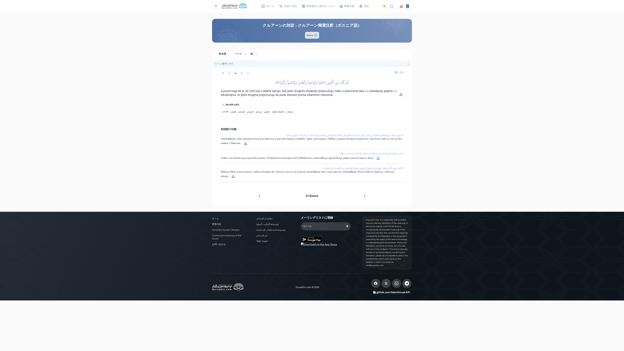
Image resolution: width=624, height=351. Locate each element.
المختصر (241, 112)
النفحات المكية (277, 112)
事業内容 (216, 224)
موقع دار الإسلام (264, 218)
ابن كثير (259, 112)
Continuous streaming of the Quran (226, 237)
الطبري (267, 112)
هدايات (290, 112)
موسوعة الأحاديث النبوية (267, 224)
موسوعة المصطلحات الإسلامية (271, 230)
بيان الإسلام (262, 235)
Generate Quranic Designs (225, 230)
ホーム (215, 218)
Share (310, 35)
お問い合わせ (219, 244)
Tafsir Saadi (262, 241)
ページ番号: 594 (223, 63)
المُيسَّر (233, 112)
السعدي (250, 112)
